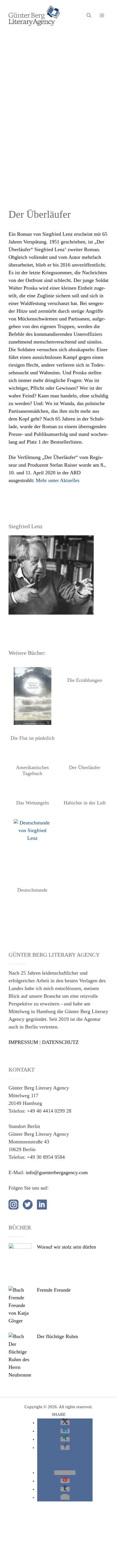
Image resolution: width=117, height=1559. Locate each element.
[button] (65, 1422)
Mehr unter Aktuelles (58, 480)
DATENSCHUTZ (60, 1042)
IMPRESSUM (23, 1042)
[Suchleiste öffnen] (88, 15)
